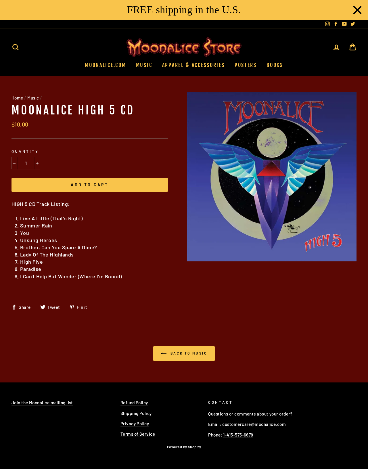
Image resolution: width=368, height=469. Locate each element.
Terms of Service (137, 434)
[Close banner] (357, 10)
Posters (246, 65)
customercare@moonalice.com (254, 424)
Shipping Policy (136, 413)
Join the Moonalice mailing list (42, 402)
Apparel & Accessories (193, 65)
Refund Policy (134, 402)
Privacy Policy (134, 423)
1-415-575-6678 (238, 434)
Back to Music (188, 353)
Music (144, 65)
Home (17, 97)
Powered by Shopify (184, 447)
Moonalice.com (105, 65)
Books (275, 65)
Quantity (25, 151)
